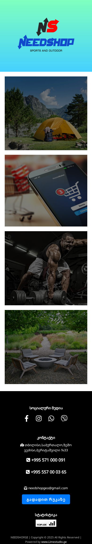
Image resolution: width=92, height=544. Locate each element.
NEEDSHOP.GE (19, 537)
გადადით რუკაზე (46, 499)
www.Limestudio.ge (54, 542)
